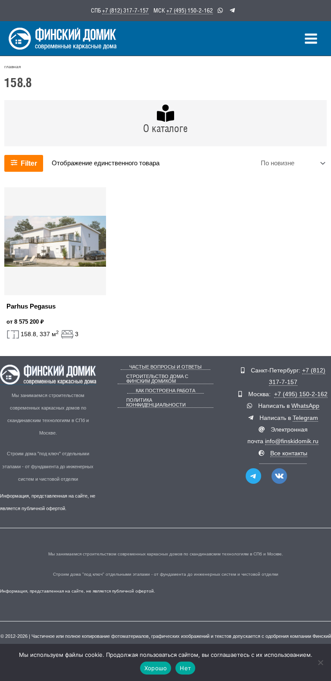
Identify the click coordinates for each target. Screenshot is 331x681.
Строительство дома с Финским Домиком (157, 379)
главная (12, 66)
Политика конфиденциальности (156, 402)
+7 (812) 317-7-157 (125, 10)
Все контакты (288, 453)
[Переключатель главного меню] (311, 38)
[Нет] (320, 662)
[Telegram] (253, 476)
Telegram (305, 418)
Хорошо (155, 668)
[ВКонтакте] (279, 476)
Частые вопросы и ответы (165, 367)
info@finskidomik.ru (292, 441)
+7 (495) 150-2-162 (189, 10)
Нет (185, 668)
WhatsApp (305, 406)
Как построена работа (165, 390)
